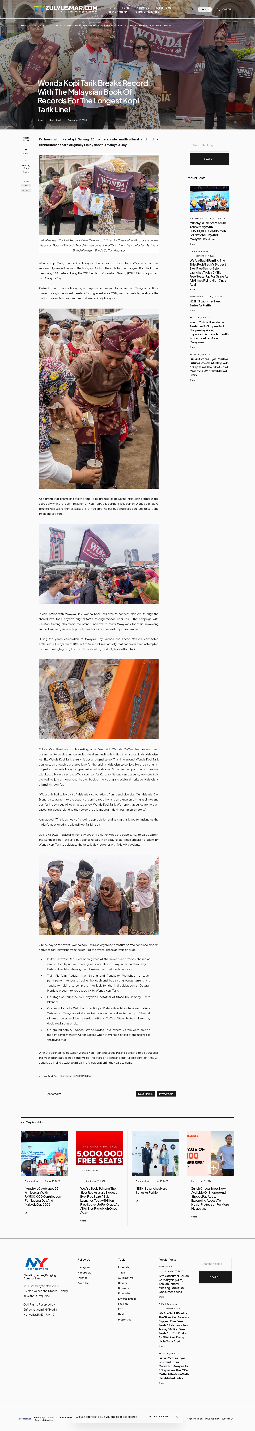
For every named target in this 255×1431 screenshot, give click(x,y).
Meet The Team (195, 1418)
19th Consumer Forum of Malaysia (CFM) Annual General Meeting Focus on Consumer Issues (174, 1284)
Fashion (123, 1303)
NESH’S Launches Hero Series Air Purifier (205, 303)
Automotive (125, 1277)
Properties (124, 1319)
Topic (126, 8)
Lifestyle (36, 25)
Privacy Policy (118, 12)
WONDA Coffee (54, 25)
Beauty (122, 1282)
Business (123, 1288)
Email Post (53, 1076)
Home (111, 8)
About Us (143, 8)
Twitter (82, 1277)
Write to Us (164, 8)
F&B (120, 1309)
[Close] (176, 1416)
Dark (203, 9)
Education (124, 1293)
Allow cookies (158, 1416)
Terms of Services (146, 12)
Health (122, 1314)
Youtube (83, 1282)
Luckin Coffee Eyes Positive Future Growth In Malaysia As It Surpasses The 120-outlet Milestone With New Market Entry (209, 367)
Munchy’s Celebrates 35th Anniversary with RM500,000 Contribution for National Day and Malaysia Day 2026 (208, 231)
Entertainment (127, 1298)
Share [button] (40, 120)
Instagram (84, 1267)
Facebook (84, 1272)
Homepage (39, 1417)
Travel (122, 1272)
